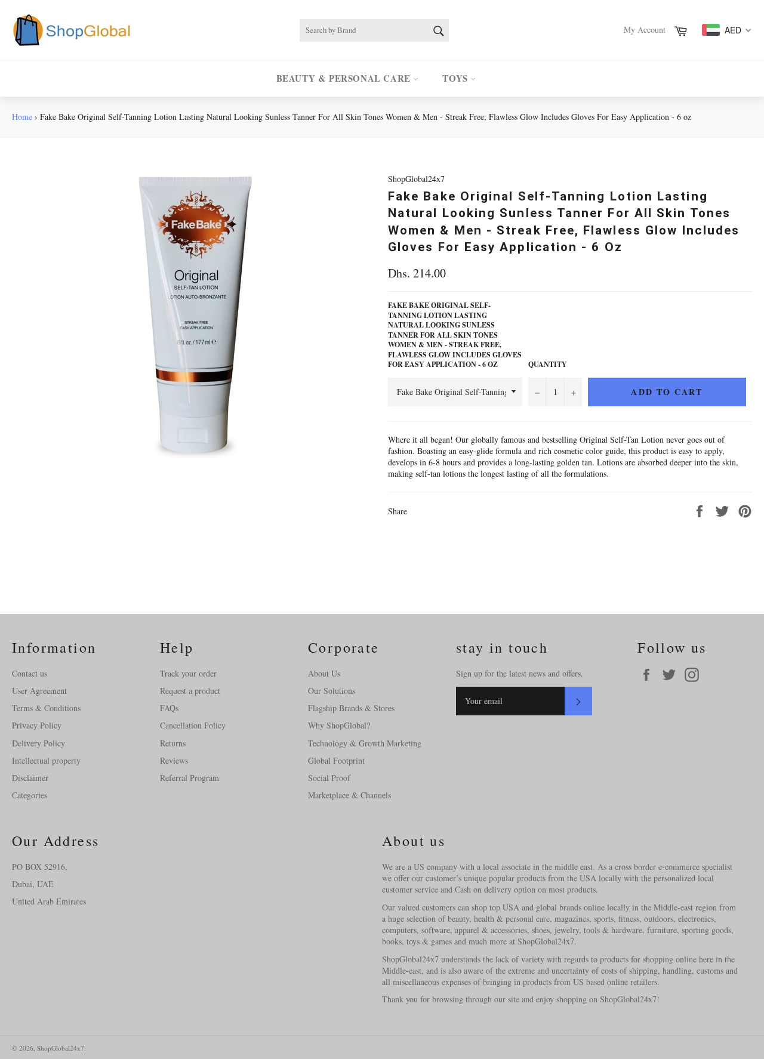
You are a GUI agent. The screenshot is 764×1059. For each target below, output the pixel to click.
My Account (645, 29)
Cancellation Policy (193, 725)
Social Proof (329, 777)
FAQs (169, 708)
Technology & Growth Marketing (364, 743)
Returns (173, 743)
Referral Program (189, 777)
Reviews (174, 760)
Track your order (188, 673)
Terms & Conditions (46, 708)
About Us (324, 673)
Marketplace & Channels (349, 795)
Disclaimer (30, 777)
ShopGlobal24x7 (60, 1047)
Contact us (29, 673)
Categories (29, 795)
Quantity (547, 364)
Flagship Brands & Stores (351, 708)
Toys (456, 78)
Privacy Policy (36, 725)
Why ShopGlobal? (339, 725)
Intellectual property (46, 760)
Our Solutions (331, 690)
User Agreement (39, 690)
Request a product (190, 690)
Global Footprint (336, 760)
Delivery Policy (38, 743)
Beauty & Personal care (345, 78)
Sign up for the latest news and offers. (519, 673)
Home (22, 116)
